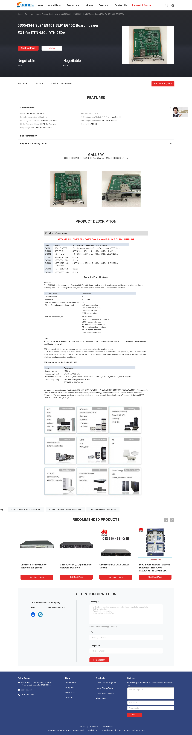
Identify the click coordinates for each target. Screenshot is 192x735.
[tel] (47, 614)
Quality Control (70, 692)
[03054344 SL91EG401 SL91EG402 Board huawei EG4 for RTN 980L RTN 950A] (148, 45)
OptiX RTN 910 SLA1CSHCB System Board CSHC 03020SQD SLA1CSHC (114, 567)
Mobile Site (94, 726)
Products (29, 14)
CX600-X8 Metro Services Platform (26, 510)
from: (93, 632)
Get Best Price (28, 48)
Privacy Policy (107, 726)
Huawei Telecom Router (104, 688)
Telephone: (95, 645)
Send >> (134, 715)
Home (20, 14)
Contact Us (69, 697)
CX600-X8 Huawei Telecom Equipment (65, 510)
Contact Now (99, 660)
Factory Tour (69, 687)
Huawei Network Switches (105, 693)
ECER (143, 730)
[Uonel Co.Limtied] (25, 5)
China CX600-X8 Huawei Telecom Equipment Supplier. (67, 730)
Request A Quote (163, 83)
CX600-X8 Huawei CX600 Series (103, 510)
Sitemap (82, 726)
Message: (95, 602)
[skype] (40, 614)
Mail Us (52, 48)
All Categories (101, 698)
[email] (33, 614)
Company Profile (70, 683)
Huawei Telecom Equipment (47, 14)
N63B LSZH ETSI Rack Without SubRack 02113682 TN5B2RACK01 (35, 567)
